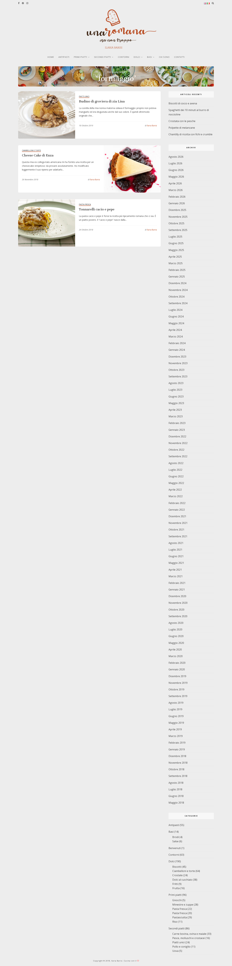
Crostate (177, 875)
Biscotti (176, 866)
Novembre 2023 (178, 363)
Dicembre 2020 (177, 596)
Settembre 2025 (178, 230)
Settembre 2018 (178, 776)
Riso (174, 921)
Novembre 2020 (178, 603)
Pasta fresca (85, 204)
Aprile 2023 (175, 409)
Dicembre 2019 (177, 676)
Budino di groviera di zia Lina (102, 101)
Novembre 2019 (178, 683)
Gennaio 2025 (177, 276)
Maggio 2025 (176, 250)
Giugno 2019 (176, 716)
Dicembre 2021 (177, 516)
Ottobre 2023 (176, 370)
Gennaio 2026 (177, 203)
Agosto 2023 (176, 383)
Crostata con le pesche (182, 121)
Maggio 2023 (176, 403)
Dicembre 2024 (177, 283)
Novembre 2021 (178, 523)
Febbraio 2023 (177, 423)
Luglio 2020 (175, 629)
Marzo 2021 (176, 576)
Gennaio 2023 (177, 430)
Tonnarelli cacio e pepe (96, 209)
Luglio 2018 (175, 789)
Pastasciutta (179, 917)
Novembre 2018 (178, 762)
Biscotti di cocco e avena (183, 103)
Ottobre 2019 (176, 689)
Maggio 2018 (176, 802)
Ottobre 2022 (176, 449)
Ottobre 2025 (176, 223)
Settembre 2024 (178, 303)
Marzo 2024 (176, 336)
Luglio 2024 (175, 310)
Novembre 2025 (178, 216)
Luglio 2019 (175, 709)
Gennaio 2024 (177, 350)
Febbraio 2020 (177, 663)
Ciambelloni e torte (31, 150)
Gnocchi (177, 900)
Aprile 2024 (175, 330)
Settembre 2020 (178, 616)
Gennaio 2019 (177, 749)
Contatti (179, 57)
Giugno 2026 (176, 170)
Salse (175, 841)
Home (51, 57)
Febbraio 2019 (177, 742)
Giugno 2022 (176, 476)
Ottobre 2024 (176, 296)
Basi (149, 57)
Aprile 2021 (175, 569)
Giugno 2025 (176, 243)
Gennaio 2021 (177, 589)
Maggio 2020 (176, 643)
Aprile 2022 (175, 489)
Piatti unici (84, 96)
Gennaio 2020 (177, 669)
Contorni (123, 57)
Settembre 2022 (178, 456)
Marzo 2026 (176, 190)
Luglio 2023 (175, 389)
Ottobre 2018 (176, 769)
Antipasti (63, 57)
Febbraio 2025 (177, 270)
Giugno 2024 (176, 316)
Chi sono (164, 57)
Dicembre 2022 (177, 436)
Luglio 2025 (175, 236)
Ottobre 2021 (176, 529)
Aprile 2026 (175, 183)
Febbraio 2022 (177, 503)
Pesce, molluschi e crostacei (188, 938)
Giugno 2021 (176, 556)
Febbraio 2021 (177, 583)
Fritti (175, 884)
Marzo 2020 (176, 656)
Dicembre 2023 (177, 356)
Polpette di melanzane (182, 127)
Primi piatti (80, 57)
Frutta (176, 888)
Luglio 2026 (175, 163)
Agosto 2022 (176, 463)
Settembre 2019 (178, 696)
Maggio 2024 (176, 323)
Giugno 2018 (176, 796)
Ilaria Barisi (151, 125)
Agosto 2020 (176, 623)
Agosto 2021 (176, 543)
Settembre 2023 (178, 376)
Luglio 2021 (175, 549)
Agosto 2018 (176, 782)
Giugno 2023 (176, 396)
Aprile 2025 (175, 256)
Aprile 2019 (175, 729)
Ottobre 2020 (176, 609)
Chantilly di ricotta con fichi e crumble (190, 134)
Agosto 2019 (176, 702)
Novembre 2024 (178, 290)
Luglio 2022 (175, 469)
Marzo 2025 (176, 263)
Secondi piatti (102, 57)
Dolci (137, 57)
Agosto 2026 (176, 156)
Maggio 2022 (176, 483)
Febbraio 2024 (177, 343)
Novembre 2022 (178, 443)
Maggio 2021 (176, 563)
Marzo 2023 (176, 416)
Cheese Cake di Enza (38, 155)
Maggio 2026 (176, 176)
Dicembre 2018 (177, 756)
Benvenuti (175, 848)
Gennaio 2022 (177, 509)
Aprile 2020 (175, 649)
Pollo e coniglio (181, 946)
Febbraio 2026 (177, 196)
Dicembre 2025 (177, 210)
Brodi (175, 837)
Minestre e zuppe (182, 904)
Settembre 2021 (178, 536)
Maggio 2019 (176, 722)
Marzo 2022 (176, 496)
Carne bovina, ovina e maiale (189, 934)
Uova (175, 951)
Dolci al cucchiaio (182, 879)
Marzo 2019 (176, 736)
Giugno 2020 (176, 636)
